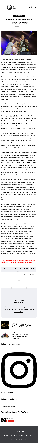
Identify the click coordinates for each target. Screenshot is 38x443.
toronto (18, 271)
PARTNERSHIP (29, 435)
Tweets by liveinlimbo (8, 406)
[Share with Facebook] (22, 275)
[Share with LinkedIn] (28, 275)
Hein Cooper (12, 268)
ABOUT (6, 435)
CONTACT (14, 435)
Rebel (33, 268)
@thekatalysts (18, 312)
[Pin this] (31, 275)
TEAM (21, 435)
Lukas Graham (24, 268)
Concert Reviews (19, 15)
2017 (4, 268)
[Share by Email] (35, 275)
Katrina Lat (19, 302)
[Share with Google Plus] (26, 275)
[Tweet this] (24, 275)
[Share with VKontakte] (33, 275)
